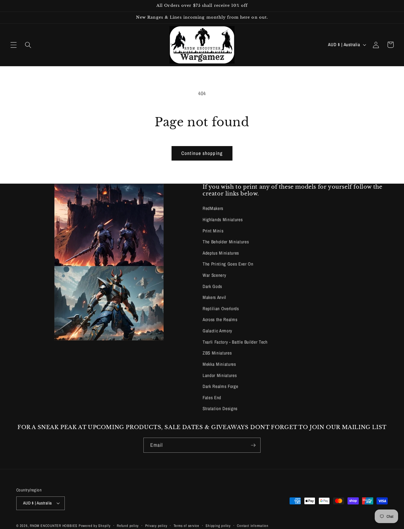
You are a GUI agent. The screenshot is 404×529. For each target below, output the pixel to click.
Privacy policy (156, 525)
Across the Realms (220, 319)
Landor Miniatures (220, 375)
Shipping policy (218, 525)
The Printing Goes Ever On (228, 264)
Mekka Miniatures (219, 364)
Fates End (212, 397)
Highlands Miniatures (223, 219)
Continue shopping (202, 153)
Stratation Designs (220, 408)
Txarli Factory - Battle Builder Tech (235, 342)
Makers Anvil (214, 297)
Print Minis (213, 231)
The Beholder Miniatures (226, 242)
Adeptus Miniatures (221, 253)
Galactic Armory (217, 331)
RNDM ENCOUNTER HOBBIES (53, 525)
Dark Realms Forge (220, 386)
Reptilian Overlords (221, 308)
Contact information (253, 525)
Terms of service (186, 525)
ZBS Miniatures (217, 353)
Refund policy (128, 525)
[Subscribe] (253, 445)
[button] (14, 45)
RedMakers (213, 208)
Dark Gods (212, 286)
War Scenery (214, 275)
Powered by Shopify (95, 525)
